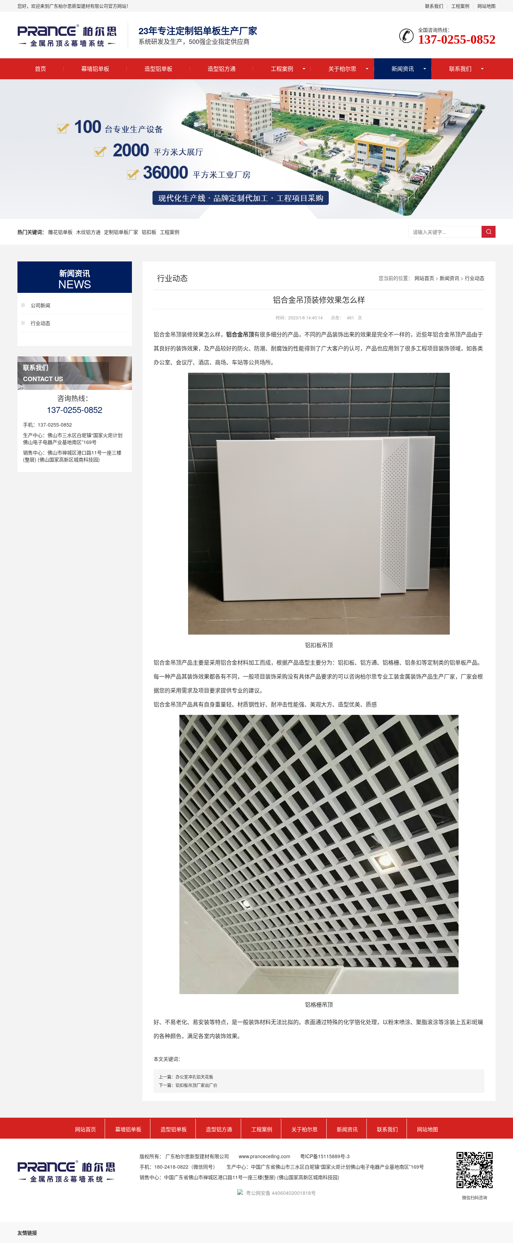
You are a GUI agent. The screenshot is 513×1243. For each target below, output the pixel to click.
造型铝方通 (222, 69)
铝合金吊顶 (240, 334)
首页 (40, 69)
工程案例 (460, 5)
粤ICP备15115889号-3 (325, 1156)
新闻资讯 (403, 69)
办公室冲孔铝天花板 (194, 1077)
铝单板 (457, 662)
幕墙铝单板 (95, 69)
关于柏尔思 (342, 69)
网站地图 (486, 5)
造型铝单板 (158, 69)
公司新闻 (40, 305)
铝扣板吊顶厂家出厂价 (196, 1085)
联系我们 (434, 5)
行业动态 (40, 322)
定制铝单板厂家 (121, 231)
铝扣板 (149, 231)
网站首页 (424, 277)
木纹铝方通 (88, 231)
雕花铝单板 (60, 231)
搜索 (489, 232)
